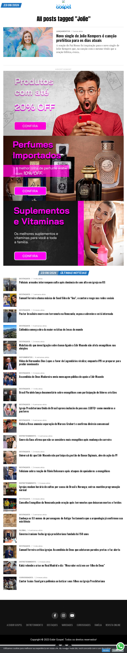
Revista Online (113, 625)
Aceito (106, 650)
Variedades (67, 625)
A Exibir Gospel (14, 625)
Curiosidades (84, 625)
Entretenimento (34, 625)
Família (98, 625)
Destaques (52, 625)
